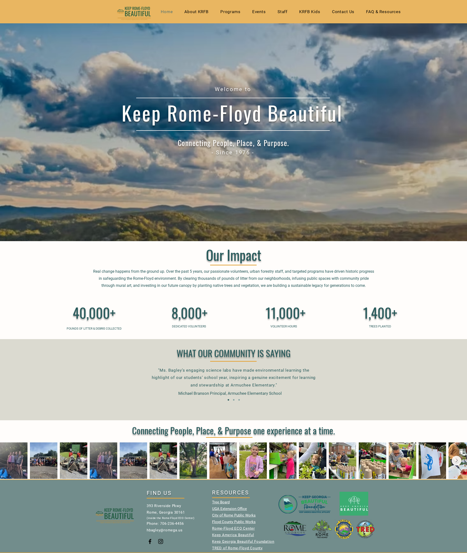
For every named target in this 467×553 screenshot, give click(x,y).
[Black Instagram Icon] (160, 541)
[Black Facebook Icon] (150, 541)
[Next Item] (456, 460)
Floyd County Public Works (234, 522)
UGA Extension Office (229, 509)
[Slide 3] (239, 400)
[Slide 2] (233, 400)
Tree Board (221, 502)
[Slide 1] (228, 400)
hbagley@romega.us (165, 530)
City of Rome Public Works (234, 515)
